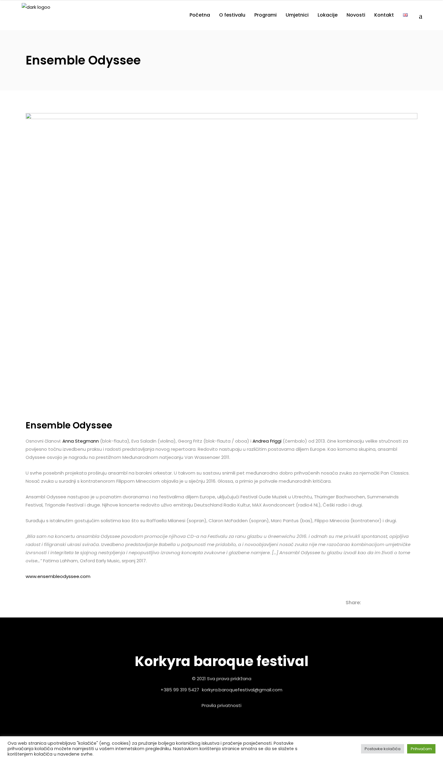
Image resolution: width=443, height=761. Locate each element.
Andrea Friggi (267, 441)
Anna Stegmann (80, 441)
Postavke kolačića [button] (383, 749)
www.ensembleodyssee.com (58, 576)
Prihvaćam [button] (421, 749)
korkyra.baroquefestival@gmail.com (242, 690)
